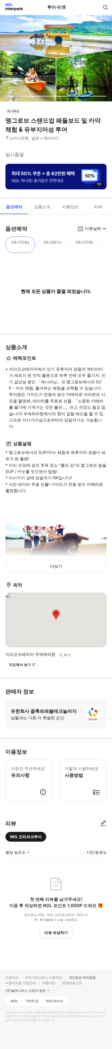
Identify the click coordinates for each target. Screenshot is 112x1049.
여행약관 (48, 983)
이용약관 (11, 977)
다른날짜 (93, 228)
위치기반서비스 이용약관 (43, 977)
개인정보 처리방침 (82, 977)
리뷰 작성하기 (56, 932)
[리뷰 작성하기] (103, 823)
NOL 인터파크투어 (26, 836)
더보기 (56, 566)
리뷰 (98, 206)
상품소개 (42, 206)
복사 (67, 655)
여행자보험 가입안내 (20, 983)
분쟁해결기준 (72, 983)
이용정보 (70, 206)
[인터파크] (12, 7)
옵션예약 (14, 206)
